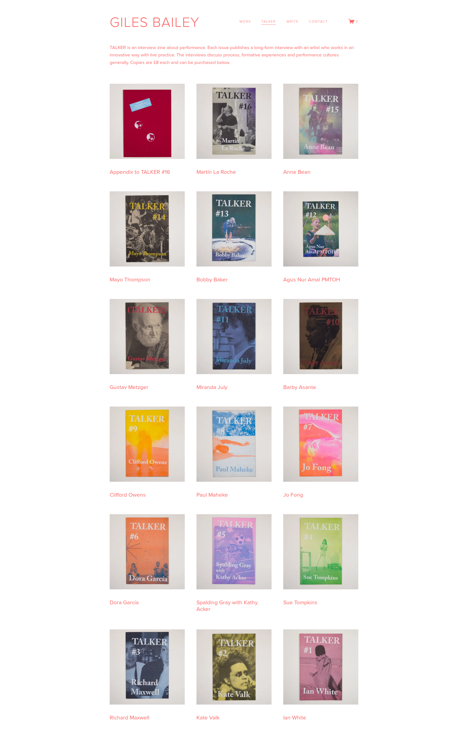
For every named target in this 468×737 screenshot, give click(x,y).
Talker (268, 21)
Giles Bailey (154, 21)
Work (245, 21)
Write (292, 21)
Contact (318, 21)
